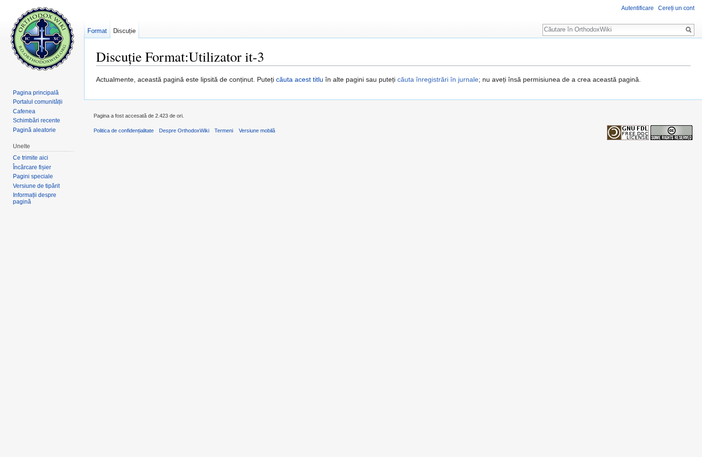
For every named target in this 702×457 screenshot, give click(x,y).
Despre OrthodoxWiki (184, 130)
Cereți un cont (676, 8)
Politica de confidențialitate (124, 130)
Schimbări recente (36, 120)
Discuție (124, 30)
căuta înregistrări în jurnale (438, 79)
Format (97, 30)
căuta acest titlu (299, 79)
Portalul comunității (38, 101)
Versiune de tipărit (36, 186)
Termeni (223, 130)
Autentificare (637, 8)
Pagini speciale (33, 176)
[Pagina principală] (42, 38)
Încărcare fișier (32, 167)
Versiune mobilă (257, 130)
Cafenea (24, 111)
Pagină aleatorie (34, 130)
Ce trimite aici (30, 157)
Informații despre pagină (34, 198)
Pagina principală (36, 92)
